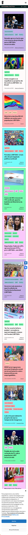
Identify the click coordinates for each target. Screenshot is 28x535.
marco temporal (9, 403)
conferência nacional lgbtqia (11, 279)
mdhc (6, 485)
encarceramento (9, 31)
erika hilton (15, 236)
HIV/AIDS (7, 188)
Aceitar (14, 521)
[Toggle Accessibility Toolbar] (26, 263)
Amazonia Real (8, 409)
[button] (25, 491)
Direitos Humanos (17, 409)
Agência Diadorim (9, 34)
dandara (15, 233)
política (6, 239)
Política (21, 34)
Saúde (6, 194)
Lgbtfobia (7, 72)
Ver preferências (14, 529)
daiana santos (8, 233)
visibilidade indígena (10, 406)
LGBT (16, 34)
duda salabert (8, 236)
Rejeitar (14, 525)
